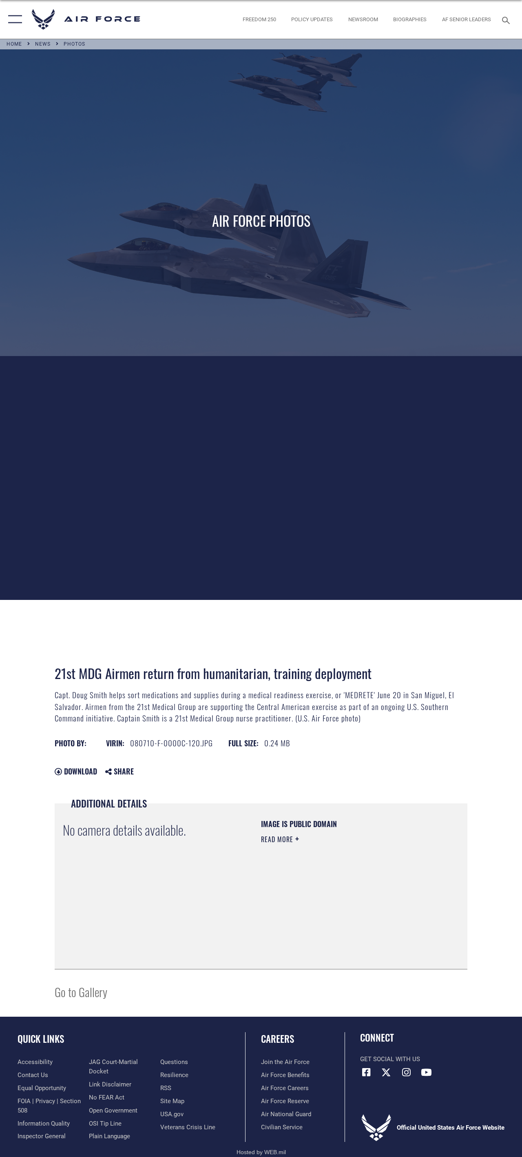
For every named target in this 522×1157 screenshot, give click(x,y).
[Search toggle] (507, 19)
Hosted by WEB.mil (261, 1152)
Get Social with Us (390, 1059)
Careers (277, 1039)
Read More (278, 839)
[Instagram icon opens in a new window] (406, 1072)
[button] (13, 19)
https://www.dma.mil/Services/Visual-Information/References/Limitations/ (334, 908)
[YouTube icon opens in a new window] (426, 1072)
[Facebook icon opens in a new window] (366, 1072)
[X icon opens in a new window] (386, 1072)
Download (79, 771)
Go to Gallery (81, 991)
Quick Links (41, 1039)
